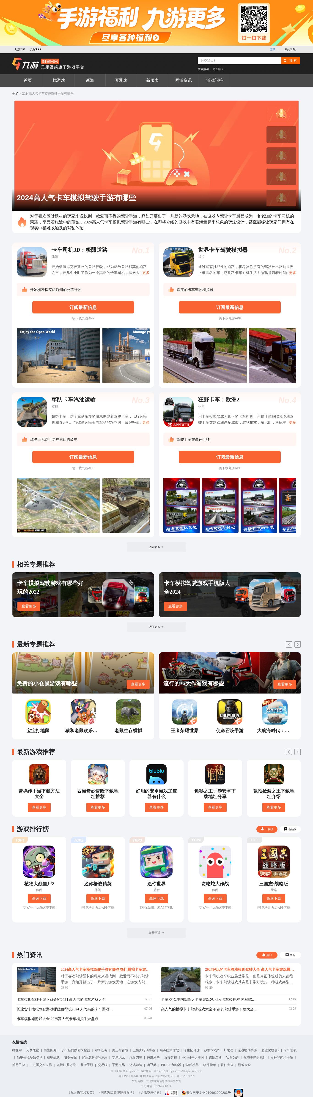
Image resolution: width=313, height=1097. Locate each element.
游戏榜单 (192, 1065)
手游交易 (118, 1065)
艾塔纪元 (118, 1057)
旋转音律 (170, 1057)
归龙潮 (228, 1050)
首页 (28, 80)
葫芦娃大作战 (169, 1050)
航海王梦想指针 (255, 1057)
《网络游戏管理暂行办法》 (116, 1092)
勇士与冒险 (120, 1050)
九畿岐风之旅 (66, 1065)
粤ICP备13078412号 (130, 1076)
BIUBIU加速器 (171, 1065)
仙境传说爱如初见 (29, 1057)
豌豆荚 (151, 1065)
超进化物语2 (270, 1050)
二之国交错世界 (41, 1065)
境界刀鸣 (135, 1057)
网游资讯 (183, 80)
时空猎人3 (219, 69)
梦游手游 (86, 1065)
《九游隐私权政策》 (81, 1092)
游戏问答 (214, 80)
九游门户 (19, 49)
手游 (15, 93)
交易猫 (102, 1065)
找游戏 (59, 80)
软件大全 (227, 1065)
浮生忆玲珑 (192, 1050)
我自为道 (232, 1057)
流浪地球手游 (247, 1050)
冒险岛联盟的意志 (94, 1057)
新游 (90, 80)
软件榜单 (209, 1065)
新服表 (152, 80)
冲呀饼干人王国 (193, 1057)
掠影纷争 (153, 1057)
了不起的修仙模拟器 (75, 1050)
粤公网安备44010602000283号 (208, 1092)
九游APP (35, 49)
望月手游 (18, 1065)
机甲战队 (53, 1057)
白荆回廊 (50, 1050)
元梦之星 (32, 1050)
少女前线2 (211, 1050)
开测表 (121, 80)
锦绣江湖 (215, 1057)
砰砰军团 (70, 1057)
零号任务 (101, 1050)
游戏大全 (244, 1065)
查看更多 (29, 606)
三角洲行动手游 (144, 1050)
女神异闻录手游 (282, 1057)
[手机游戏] (48, 64)
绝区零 (17, 1050)
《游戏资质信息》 (150, 1092)
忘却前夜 (290, 1050)
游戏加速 (135, 1065)
